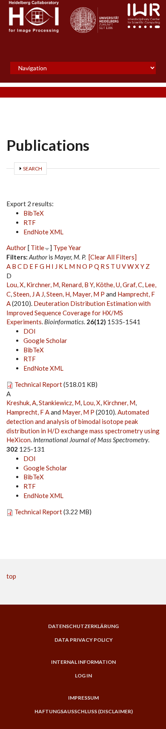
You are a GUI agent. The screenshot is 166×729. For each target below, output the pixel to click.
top (11, 576)
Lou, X (15, 284)
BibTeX (33, 213)
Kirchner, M (42, 284)
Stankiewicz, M (59, 402)
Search (32, 168)
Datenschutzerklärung (83, 626)
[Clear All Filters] (113, 257)
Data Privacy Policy (83, 640)
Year (75, 247)
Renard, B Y (77, 284)
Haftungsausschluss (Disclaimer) (83, 711)
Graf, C (132, 284)
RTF (29, 222)
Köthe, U (108, 284)
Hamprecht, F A (27, 412)
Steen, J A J (28, 294)
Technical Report (38, 384)
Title (37, 247)
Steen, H (58, 294)
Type (60, 247)
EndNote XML (43, 232)
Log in (83, 675)
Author (16, 247)
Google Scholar (45, 340)
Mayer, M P (88, 294)
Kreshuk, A (21, 402)
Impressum (83, 697)
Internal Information (83, 662)
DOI (29, 331)
